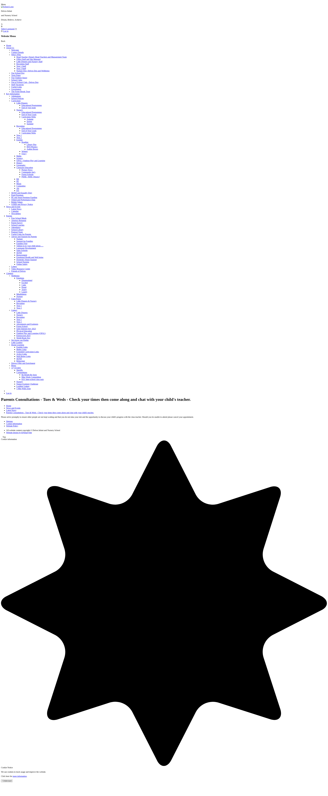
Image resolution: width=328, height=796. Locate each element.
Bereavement (21, 255)
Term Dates (16, 75)
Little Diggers (22, 103)
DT (17, 190)
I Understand (7, 781)
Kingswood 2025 (23, 336)
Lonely (24, 292)
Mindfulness (21, 294)
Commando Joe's (28, 172)
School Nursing (22, 262)
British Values (17, 202)
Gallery (14, 310)
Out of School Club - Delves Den (24, 82)
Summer (30, 124)
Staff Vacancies (17, 85)
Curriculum (15, 101)
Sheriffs (19, 370)
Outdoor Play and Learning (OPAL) (31, 333)
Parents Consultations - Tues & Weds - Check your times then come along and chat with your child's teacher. (50, 413)
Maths (18, 156)
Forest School (22, 326)
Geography (20, 165)
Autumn (30, 119)
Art (17, 188)
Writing (25, 151)
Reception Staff (22, 64)
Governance (16, 89)
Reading (25, 142)
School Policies (17, 98)
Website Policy (12, 426)
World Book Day (23, 338)
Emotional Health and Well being (29, 257)
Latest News (16, 209)
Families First (21, 243)
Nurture (19, 239)
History (19, 163)
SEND (19, 253)
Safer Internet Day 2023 (26, 329)
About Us (10, 48)
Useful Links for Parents (21, 234)
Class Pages (16, 299)
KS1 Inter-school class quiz (33, 379)
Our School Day (18, 73)
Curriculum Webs (29, 117)
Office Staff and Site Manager (28, 59)
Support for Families (24, 241)
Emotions (20, 278)
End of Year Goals (29, 114)
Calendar (15, 211)
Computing (20, 186)
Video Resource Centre (20, 269)
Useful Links (16, 87)
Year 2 (19, 138)
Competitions (21, 372)
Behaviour (20, 361)
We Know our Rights (20, 340)
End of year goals (29, 108)
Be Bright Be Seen (29, 375)
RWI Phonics (32, 147)
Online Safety (22, 264)
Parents (9, 216)
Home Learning (17, 345)
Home (8, 45)
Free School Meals (18, 218)
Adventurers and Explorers (27, 324)
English (19, 140)
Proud (24, 287)
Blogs (13, 365)
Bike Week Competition (31, 377)
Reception (20, 126)
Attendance (15, 227)
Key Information (13, 94)
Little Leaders (16, 342)
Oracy (24, 154)
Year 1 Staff (21, 66)
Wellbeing (15, 276)
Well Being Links (23, 356)
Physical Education (24, 331)
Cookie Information (14, 424)
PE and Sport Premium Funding (24, 197)
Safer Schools (22, 250)
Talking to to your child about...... (29, 246)
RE (17, 179)
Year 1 (19, 135)
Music (18, 184)
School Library (17, 230)
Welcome (15, 50)
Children (9, 273)
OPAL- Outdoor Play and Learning (30, 161)
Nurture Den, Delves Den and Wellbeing (32, 71)
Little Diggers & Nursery (26, 301)
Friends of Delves (18, 271)
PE (17, 181)
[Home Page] (7, 7)
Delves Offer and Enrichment (23, 363)
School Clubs (16, 80)
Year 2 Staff (21, 68)
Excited (25, 283)
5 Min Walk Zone (23, 389)
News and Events (13, 207)
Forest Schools (27, 174)
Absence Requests (18, 220)
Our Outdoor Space (19, 78)
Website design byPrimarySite (19, 433)
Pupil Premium (17, 195)
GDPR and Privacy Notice (22, 204)
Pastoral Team (17, 232)
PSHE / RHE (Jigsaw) (31, 177)
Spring (29, 121)
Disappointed (27, 280)
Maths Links (21, 349)
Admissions (16, 96)
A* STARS (16, 368)
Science (19, 158)
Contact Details (17, 52)
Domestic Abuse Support (26, 260)
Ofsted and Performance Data (23, 200)
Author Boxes (32, 149)
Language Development (26, 248)
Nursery (19, 110)
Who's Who (16, 55)
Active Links (21, 354)
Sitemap (9, 421)
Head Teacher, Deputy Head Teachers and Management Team (41, 57)
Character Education (24, 167)
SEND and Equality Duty (21, 193)
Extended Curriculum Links (27, 352)
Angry (24, 289)
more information (20, 776)
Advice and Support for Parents (24, 237)
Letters (14, 266)
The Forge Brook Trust (20, 91)
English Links (22, 347)
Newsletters (16, 213)
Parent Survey (17, 223)
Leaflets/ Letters (22, 386)
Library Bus (31, 144)
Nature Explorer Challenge (27, 384)
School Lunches (17, 225)
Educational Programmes (32, 105)
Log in (5, 31)
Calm (24, 285)
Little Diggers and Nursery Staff (29, 62)
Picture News (27, 170)
